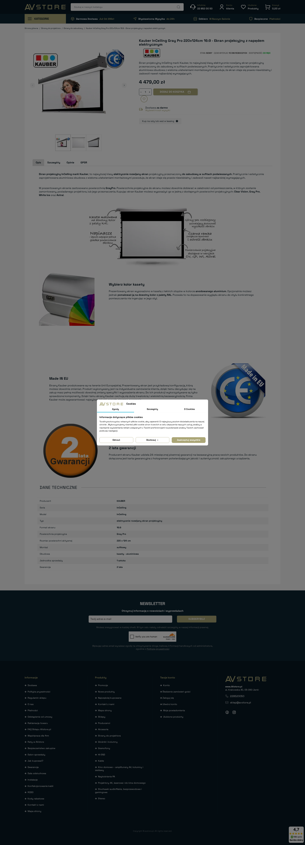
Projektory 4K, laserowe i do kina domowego (122, 782)
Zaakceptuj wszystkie (188, 439)
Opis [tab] (38, 162)
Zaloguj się (168, 697)
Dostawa (32, 685)
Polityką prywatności (158, 648)
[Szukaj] (178, 7)
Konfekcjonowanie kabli (40, 786)
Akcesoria (103, 729)
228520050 (237, 696)
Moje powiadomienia (174, 710)
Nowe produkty (106, 691)
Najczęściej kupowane (109, 697)
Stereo (101, 798)
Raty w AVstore (36, 741)
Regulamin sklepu (37, 697)
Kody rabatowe (36, 798)
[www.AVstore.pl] (45, 7)
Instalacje (33, 779)
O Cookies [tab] (189, 409)
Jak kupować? (35, 760)
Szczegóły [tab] (53, 162)
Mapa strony (34, 811)
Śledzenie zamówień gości (176, 691)
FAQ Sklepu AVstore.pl (39, 729)
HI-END (101, 754)
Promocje (103, 685)
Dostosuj (151, 439)
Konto (166, 685)
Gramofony (104, 748)
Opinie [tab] (70, 162)
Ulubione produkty (173, 716)
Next (124, 85)
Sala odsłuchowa (37, 773)
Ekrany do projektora (109, 735)
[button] (226, 7)
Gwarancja (33, 767)
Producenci (104, 723)
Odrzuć (116, 439)
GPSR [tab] (84, 162)
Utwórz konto (170, 704)
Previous (32, 85)
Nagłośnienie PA (106, 776)
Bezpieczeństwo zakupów (41, 748)
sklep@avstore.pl (240, 702)
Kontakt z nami (36, 804)
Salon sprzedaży (36, 754)
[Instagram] (234, 712)
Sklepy (101, 716)
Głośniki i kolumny (108, 741)
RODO (30, 792)
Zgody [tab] (115, 409)
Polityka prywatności (39, 691)
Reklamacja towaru (38, 723)
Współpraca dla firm (38, 735)
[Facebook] (227, 712)
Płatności (33, 710)
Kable (101, 760)
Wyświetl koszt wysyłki (157, 110)
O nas (31, 704)
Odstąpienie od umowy (40, 716)
